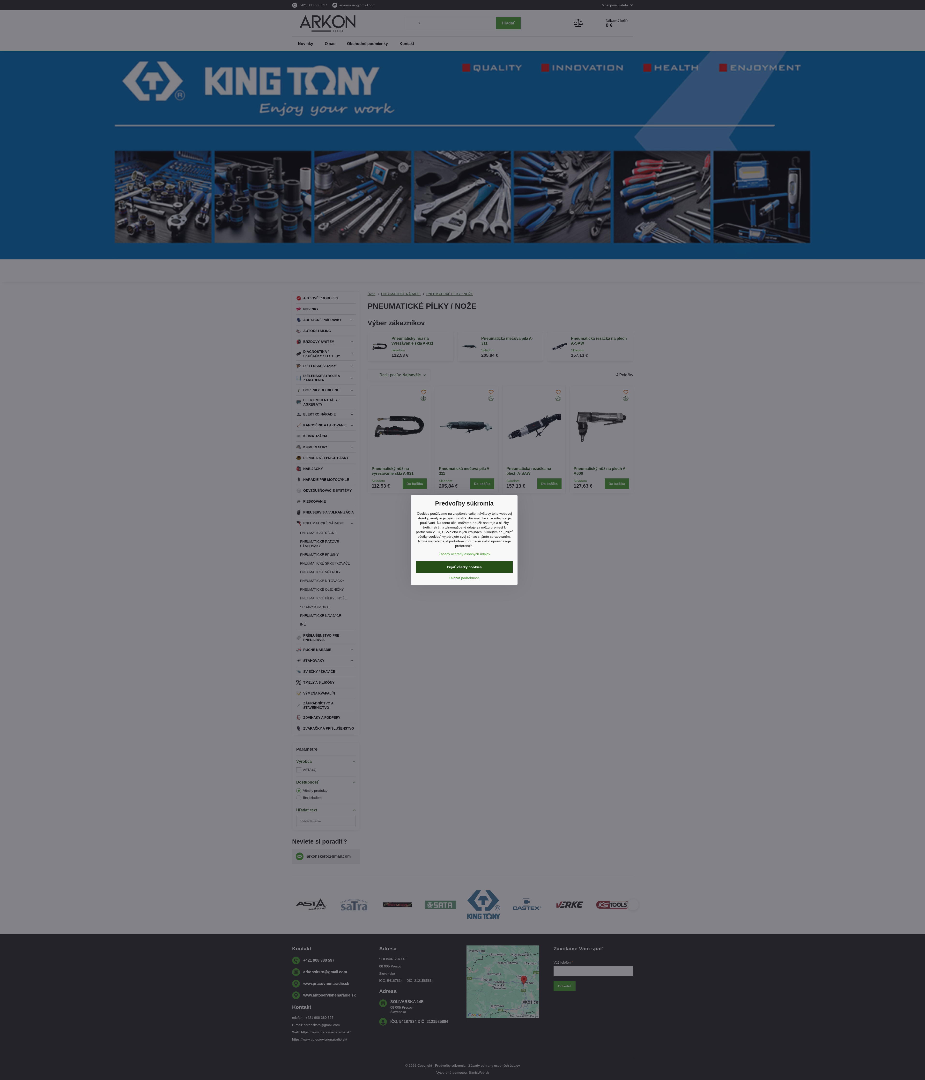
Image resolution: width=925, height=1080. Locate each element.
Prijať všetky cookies (464, 567)
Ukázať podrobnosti (464, 578)
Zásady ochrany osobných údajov (464, 554)
